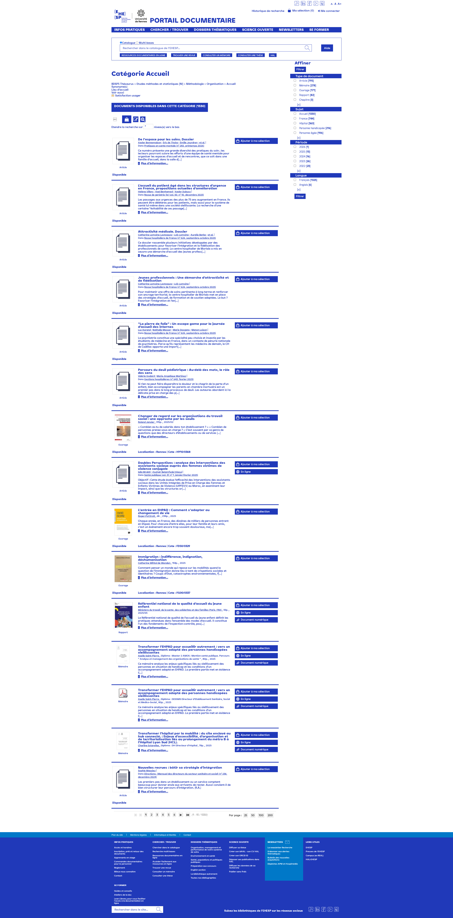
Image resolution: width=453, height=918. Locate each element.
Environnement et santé (203, 856)
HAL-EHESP (311, 859)
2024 (302, 156)
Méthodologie (195, 83)
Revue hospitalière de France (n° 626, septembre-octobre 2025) (180, 238)
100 (261, 815)
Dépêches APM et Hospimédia (283, 864)
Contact (187, 834)
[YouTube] (316, 3)
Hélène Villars (145, 191)
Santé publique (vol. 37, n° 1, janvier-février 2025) (171, 475)
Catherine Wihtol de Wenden (154, 563)
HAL (273, 55)
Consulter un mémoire (216, 55)
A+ (340, 3)
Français (304, 179)
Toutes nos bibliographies (203, 878)
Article (303, 80)
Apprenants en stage (124, 858)
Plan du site (117, 834)
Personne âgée (308, 132)
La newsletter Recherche (280, 847)
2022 (302, 165)
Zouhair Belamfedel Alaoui (167, 472)
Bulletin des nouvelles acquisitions (278, 859)
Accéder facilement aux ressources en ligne (164, 862)
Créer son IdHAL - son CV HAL (244, 851)
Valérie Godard (146, 376)
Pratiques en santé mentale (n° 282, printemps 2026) (174, 145)
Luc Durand (144, 330)
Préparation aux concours (203, 866)
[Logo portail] (130, 15)
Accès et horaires (123, 847)
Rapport (304, 94)
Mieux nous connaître (125, 872)
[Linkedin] (303, 3)
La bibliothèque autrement (204, 874)
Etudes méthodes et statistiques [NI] (160, 83)
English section (198, 870)
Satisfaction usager (128, 95)
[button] (297, 104)
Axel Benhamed (164, 191)
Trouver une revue (184, 55)
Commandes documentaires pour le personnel (128, 862)
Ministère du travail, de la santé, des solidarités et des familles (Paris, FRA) (180, 610)
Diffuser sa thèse (237, 847)
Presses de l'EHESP (315, 851)
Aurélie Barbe (198, 234)
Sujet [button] (299, 109)
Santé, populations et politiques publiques (206, 861)
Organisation (215, 83)
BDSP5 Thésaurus (122, 83)
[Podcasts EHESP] (322, 3)
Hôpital (303, 123)
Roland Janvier (146, 422)
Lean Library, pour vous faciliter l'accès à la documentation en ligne (129, 901)
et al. (202, 142)
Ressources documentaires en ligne (143, 55)
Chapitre (304, 99)
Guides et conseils (123, 891)
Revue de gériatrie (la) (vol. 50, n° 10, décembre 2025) (174, 194)
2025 (302, 151)
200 (270, 815)
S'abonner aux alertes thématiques (278, 852)
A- (332, 4)
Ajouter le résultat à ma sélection (126, 119)
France (303, 118)
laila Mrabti (144, 472)
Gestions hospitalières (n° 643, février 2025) (169, 379)
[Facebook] (309, 3)
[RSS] (296, 3)
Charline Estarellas (149, 745)
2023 (302, 161)
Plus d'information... (154, 163)
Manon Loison (199, 330)
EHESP (309, 847)
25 (245, 815)
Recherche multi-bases (164, 851)
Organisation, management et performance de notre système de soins (206, 849)
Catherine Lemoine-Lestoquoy (155, 234)
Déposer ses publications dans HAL (244, 860)
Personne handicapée (312, 128)
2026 (302, 146)
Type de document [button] (309, 76)
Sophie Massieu (147, 770)
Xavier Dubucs (183, 191)
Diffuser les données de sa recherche (242, 867)
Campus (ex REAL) (314, 855)
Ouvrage (304, 90)
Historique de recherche (268, 10)
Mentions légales (138, 834)
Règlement (119, 868)
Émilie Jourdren (188, 142)
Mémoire (304, 85)
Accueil (231, 83)
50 (252, 815)
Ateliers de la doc (122, 895)
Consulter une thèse (250, 55)
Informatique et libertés (165, 834)
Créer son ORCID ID (238, 855)
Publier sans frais (237, 872)
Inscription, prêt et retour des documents (129, 852)
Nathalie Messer (162, 330)
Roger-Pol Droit (147, 516)
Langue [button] (301, 175)
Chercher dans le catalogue (166, 847)
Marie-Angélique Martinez (171, 376)
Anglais (304, 184)
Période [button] (301, 142)
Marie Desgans (181, 330)
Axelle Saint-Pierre (149, 655)
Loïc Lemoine (181, 234)
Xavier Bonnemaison (149, 142)
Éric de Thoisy (170, 142)
